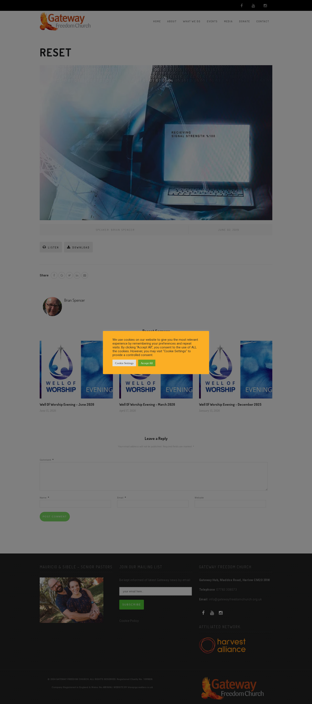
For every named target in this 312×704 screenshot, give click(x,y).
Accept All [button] (147, 363)
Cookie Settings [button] (124, 363)
